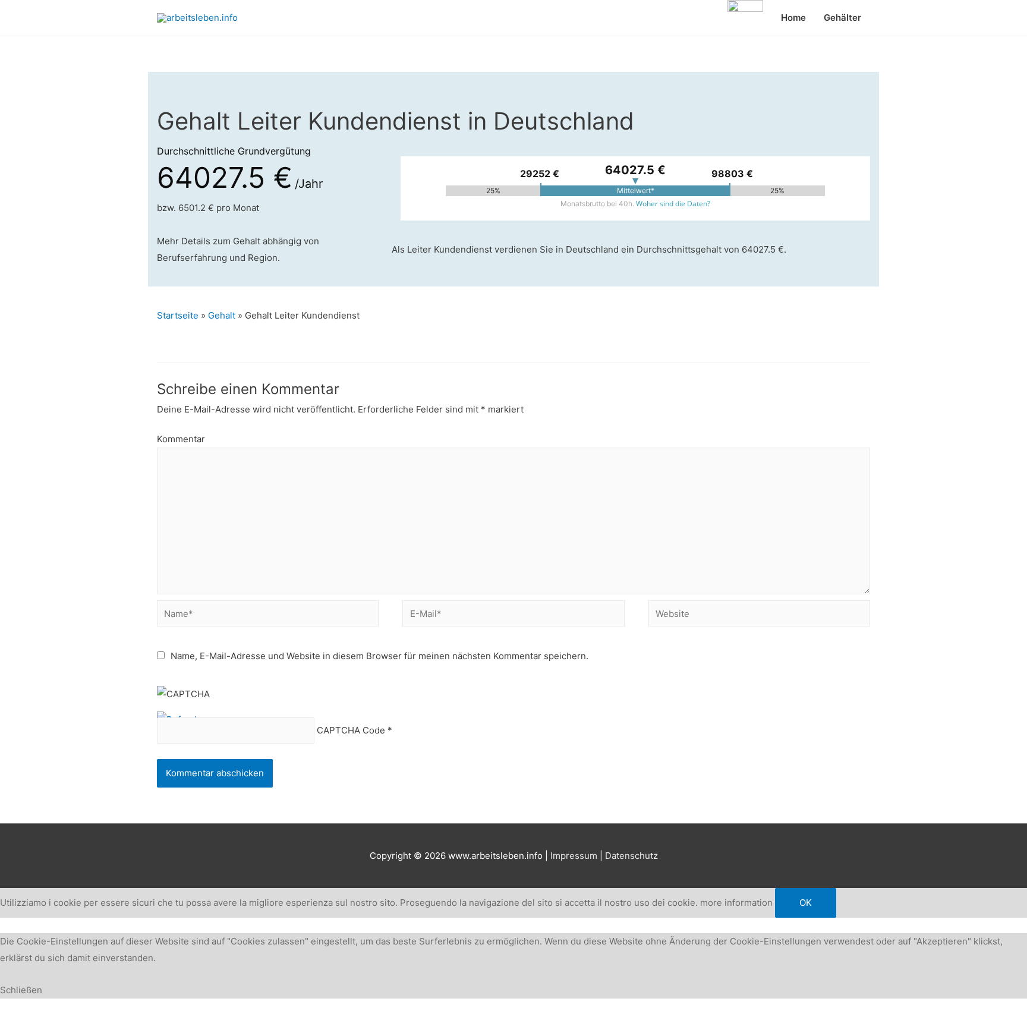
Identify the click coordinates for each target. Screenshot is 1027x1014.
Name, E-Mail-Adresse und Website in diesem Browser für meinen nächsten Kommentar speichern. (379, 656)
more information (736, 902)
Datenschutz (631, 855)
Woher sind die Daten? (673, 204)
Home (793, 17)
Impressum (573, 855)
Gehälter (842, 17)
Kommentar (181, 439)
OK (805, 902)
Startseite (178, 315)
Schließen (21, 990)
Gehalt (221, 315)
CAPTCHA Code (351, 730)
